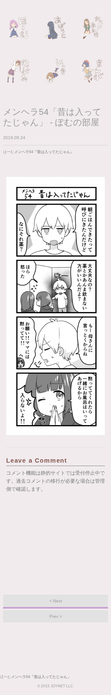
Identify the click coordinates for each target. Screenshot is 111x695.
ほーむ (18, 27)
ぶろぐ (55, 70)
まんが (92, 70)
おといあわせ (92, 27)
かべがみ (18, 70)
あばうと (55, 27)
